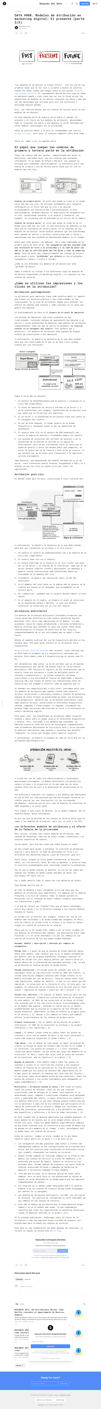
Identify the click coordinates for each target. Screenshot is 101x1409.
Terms (56, 1395)
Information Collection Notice (50, 1353)
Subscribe (84, 4)
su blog (57, 1231)
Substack (41, 1405)
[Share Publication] (77, 4)
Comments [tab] (19, 1279)
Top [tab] (17, 1304)
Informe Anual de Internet (35, 650)
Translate (19, 11)
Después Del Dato (24, 26)
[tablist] (23, 1279)
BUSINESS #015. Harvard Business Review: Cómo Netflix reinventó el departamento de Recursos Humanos (39, 1312)
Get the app (60, 1400)
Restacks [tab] (27, 1279)
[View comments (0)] (21, 33)
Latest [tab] (22, 1304)
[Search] (72, 4)
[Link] (11, 148)
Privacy (51, 1395)
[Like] (17, 33)
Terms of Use (60, 1351)
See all (18, 1365)
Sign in (94, 4)
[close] (69, 1325)
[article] (50, 1317)
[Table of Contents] (2, 704)
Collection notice (65, 1395)
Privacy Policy (65, 1353)
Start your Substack (45, 1400)
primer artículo (23, 133)
